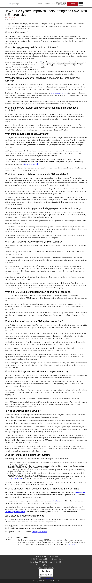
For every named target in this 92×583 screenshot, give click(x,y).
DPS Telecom (46, 556)
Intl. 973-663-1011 (56, 562)
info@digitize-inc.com (39, 532)
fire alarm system (79, 492)
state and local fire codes (30, 164)
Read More (71, 544)
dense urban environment (59, 93)
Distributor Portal (46, 575)
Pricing (72, 4)
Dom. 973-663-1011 (42, 562)
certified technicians (15, 479)
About (40, 568)
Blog (45, 568)
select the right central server (15, 512)
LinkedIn (51, 568)
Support (40, 3)
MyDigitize (47, 3)
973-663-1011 (61, 3)
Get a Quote (46, 571)
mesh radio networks (57, 501)
